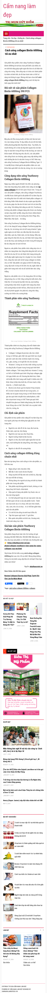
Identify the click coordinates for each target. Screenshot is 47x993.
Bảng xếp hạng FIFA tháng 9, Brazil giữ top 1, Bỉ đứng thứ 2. (21, 760)
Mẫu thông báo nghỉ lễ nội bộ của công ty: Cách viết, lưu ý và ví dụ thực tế (22, 749)
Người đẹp (6, 722)
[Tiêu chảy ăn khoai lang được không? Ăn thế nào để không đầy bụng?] (12, 940)
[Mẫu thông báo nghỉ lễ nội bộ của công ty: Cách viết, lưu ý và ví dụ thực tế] (21, 737)
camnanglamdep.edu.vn (10, 991)
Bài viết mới (12, 651)
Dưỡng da (21, 38)
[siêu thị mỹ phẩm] (21, 685)
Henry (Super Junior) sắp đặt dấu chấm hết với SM (22, 800)
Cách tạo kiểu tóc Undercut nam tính (27, 874)
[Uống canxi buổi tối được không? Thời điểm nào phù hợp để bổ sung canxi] (32, 940)
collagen (32, 588)
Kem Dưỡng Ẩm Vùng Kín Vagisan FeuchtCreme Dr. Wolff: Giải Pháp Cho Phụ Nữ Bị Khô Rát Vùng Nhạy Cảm (36, 627)
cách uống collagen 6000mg (19, 588)
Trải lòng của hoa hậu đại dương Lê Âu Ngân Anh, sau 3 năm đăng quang (22, 781)
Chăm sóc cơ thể (29, 962)
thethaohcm (10, 47)
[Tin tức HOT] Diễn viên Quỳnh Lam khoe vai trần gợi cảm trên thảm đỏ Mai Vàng (23, 770)
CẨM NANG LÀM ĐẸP (16, 989)
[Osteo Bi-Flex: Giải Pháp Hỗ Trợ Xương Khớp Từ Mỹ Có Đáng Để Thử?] (9, 608)
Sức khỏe (6, 962)
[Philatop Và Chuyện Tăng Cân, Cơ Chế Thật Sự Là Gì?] (23, 608)
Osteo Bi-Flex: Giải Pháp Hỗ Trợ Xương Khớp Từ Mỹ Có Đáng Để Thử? (9, 619)
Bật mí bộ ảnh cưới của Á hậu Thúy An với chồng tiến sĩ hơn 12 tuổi (23, 791)
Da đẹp (13, 38)
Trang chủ (6, 38)
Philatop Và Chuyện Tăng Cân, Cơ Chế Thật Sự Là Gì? (22, 618)
